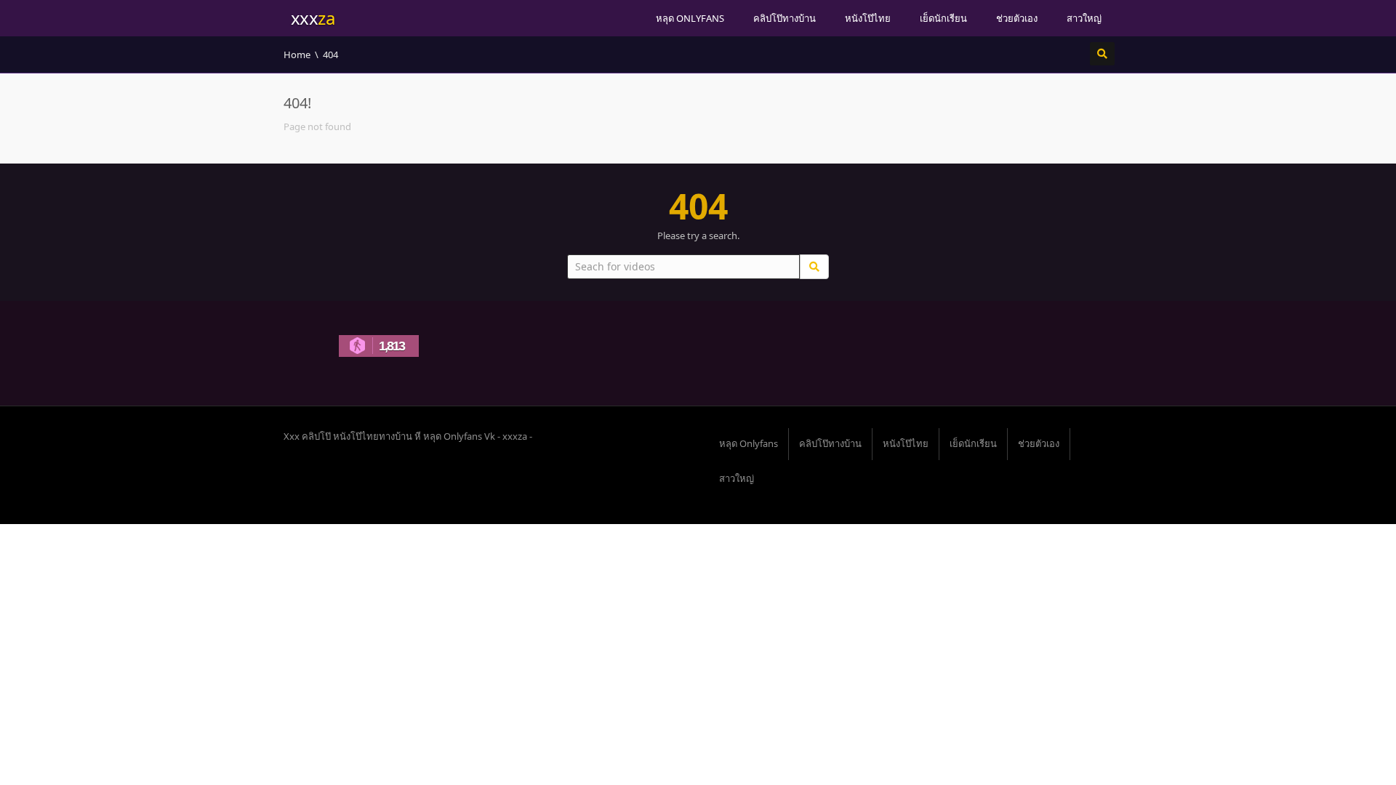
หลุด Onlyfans (690, 18)
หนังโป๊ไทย (868, 18)
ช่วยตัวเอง (1017, 18)
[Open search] (1102, 53)
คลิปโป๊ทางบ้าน (784, 18)
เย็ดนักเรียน (943, 18)
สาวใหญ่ (1084, 18)
